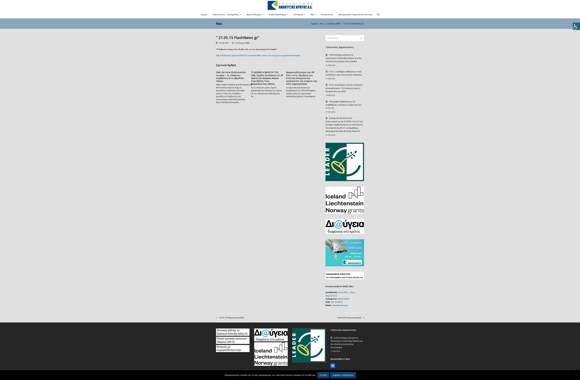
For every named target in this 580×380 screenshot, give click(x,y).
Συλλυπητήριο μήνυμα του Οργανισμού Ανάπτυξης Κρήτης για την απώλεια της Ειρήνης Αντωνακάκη (343, 58)
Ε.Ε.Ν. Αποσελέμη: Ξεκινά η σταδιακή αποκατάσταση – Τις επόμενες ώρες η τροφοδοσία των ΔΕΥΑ (343, 88)
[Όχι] (576, 375)
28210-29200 (343, 298)
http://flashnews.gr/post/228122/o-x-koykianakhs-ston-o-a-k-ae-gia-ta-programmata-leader (258, 55)
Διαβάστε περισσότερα (343, 375)
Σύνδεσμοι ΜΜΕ (242, 43)
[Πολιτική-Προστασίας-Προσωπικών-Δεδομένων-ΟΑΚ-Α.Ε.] (233, 343)
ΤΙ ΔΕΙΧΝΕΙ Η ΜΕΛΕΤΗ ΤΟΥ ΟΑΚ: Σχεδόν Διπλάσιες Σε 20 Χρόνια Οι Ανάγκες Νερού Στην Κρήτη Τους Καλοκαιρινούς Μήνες (267, 78)
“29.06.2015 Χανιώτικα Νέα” (349, 317)
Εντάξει (323, 375)
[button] (378, 14)
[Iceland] (271, 365)
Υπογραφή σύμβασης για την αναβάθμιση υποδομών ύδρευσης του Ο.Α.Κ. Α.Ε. (343, 104)
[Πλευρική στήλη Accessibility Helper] (576, 26)
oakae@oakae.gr (340, 305)
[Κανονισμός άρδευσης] (233, 335)
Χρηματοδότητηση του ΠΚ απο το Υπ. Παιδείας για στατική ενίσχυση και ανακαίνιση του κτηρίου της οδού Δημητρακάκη (301, 78)
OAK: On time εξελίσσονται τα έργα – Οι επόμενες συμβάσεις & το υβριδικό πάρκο (231, 76)
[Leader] (309, 361)
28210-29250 (336, 302)
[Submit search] (361, 38)
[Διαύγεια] (271, 340)
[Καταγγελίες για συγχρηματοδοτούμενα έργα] (233, 351)
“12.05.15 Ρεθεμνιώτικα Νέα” (230, 317)
